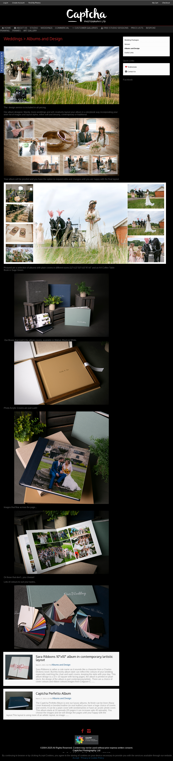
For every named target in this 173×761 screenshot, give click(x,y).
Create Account (18, 3)
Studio (34, 28)
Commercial (62, 28)
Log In (5, 3)
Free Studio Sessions (116, 28)
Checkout (166, 3)
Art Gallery (30, 30)
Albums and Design (131, 48)
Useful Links (129, 53)
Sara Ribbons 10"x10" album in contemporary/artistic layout (74, 658)
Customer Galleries (86, 28)
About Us (22, 28)
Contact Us (132, 72)
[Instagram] (89, 730)
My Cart (155, 3)
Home (7, 28)
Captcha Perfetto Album (53, 693)
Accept (76, 758)
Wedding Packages (131, 40)
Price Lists (137, 28)
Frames (16, 30)
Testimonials (132, 67)
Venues (127, 44)
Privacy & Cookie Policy (92, 758)
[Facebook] (82, 730)
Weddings (46, 28)
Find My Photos (35, 3)
